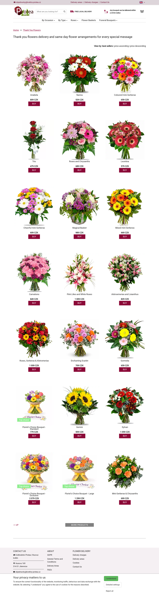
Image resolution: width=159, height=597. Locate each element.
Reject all (109, 591)
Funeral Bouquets (107, 20)
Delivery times (53, 566)
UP (16, 525)
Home (16, 30)
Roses (74, 20)
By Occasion (48, 20)
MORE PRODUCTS (79, 525)
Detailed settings (113, 585)
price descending (138, 46)
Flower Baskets (89, 20)
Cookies (76, 563)
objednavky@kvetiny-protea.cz (28, 2)
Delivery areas (76, 2)
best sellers (107, 46)
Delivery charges (91, 2)
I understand (111, 578)
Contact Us (104, 2)
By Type (62, 20)
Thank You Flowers (32, 30)
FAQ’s (49, 570)
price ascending (121, 46)
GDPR (49, 555)
